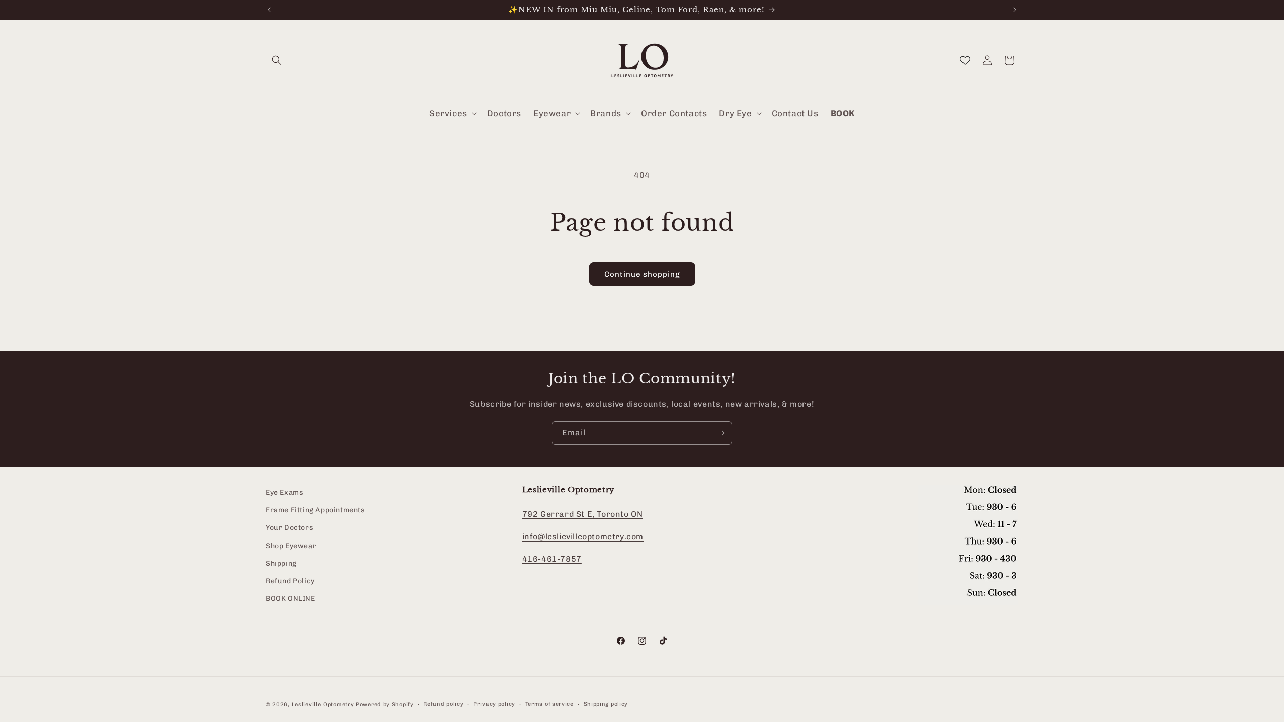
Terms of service (549, 704)
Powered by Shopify (385, 704)
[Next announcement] (1015, 9)
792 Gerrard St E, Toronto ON (582, 514)
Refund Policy (290, 581)
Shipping (281, 563)
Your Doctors (289, 528)
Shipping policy (606, 704)
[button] (277, 60)
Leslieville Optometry (323, 704)
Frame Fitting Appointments (315, 510)
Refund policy (443, 704)
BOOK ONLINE (290, 598)
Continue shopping (642, 274)
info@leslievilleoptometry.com (583, 537)
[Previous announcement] (269, 9)
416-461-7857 (552, 559)
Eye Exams (284, 492)
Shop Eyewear (291, 546)
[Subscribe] (721, 433)
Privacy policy (494, 704)
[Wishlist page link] (965, 60)
